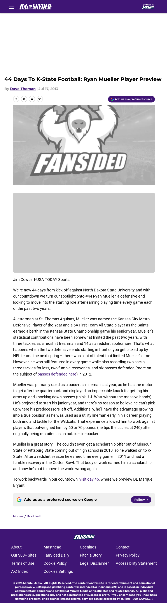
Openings (88, 547)
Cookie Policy (55, 563)
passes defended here (57, 374)
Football (33, 516)
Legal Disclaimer (94, 563)
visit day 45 (89, 479)
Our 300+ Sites (24, 555)
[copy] (40, 99)
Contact (123, 547)
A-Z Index (19, 571)
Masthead (52, 547)
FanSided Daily (56, 555)
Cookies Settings (58, 571)
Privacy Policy (128, 555)
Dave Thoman (23, 89)
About (16, 547)
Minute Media (32, 583)
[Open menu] (11, 6)
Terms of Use (22, 563)
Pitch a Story (91, 555)
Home (18, 516)
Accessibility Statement (136, 563)
